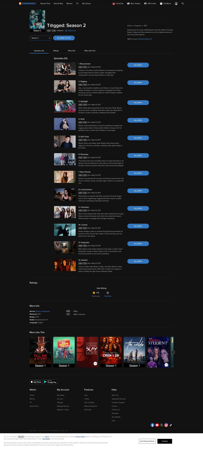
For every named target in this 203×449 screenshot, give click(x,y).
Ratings (56, 51)
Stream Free (34, 406)
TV (31, 403)
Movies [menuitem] (69, 3)
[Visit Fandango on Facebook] (152, 425)
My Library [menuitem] (86, 3)
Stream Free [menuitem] (45, 3)
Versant (21, 437)
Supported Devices (118, 399)
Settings (60, 403)
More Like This (90, 51)
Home (32, 395)
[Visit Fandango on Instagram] (166, 425)
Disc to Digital (89, 403)
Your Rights (46, 439)
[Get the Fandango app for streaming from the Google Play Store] (50, 382)
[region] (101, 441)
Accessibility (116, 417)
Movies (32, 399)
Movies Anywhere (90, 406)
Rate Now (107, 296)
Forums (114, 406)
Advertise (115, 413)
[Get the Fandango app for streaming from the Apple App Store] (36, 382)
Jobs (113, 421)
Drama (38, 311)
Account (60, 399)
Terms (47, 437)
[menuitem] (150, 3)
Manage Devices (63, 406)
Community (96, 296)
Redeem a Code (63, 410)
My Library (60, 395)
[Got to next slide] (173, 352)
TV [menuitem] (77, 3)
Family (86, 399)
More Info (71, 51)
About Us (115, 395)
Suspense (46, 311)
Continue (165, 441)
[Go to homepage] (27, 3)
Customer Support (118, 403)
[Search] (182, 3)
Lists (85, 395)
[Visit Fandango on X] (162, 425)
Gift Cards (87, 410)
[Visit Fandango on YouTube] (157, 425)
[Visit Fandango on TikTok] (171, 425)
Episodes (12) (39, 51)
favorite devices (144, 39)
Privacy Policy (80, 437)
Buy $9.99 (66, 38)
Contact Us (116, 410)
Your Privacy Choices (147, 441)
